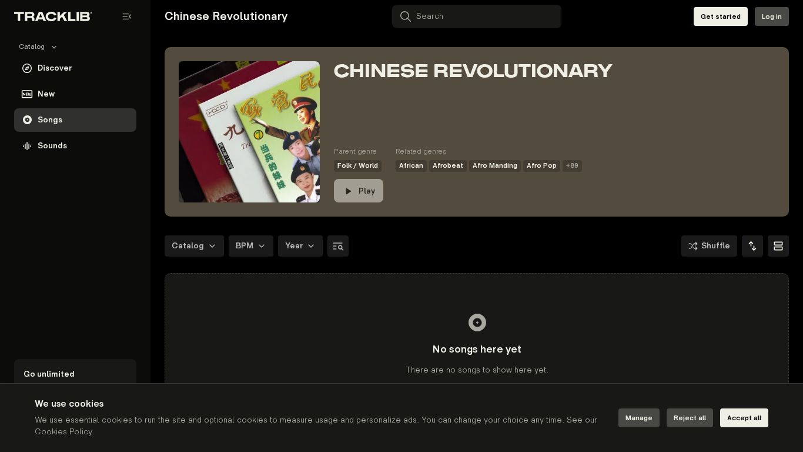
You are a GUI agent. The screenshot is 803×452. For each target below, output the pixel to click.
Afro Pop (542, 165)
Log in (772, 16)
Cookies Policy (63, 432)
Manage (639, 418)
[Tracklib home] (53, 16)
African (411, 165)
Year (294, 246)
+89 (572, 165)
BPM (244, 246)
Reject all (690, 418)
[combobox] (752, 246)
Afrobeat (448, 165)
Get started (721, 16)
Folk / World (357, 165)
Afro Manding (495, 165)
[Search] (338, 246)
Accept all (744, 418)
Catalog (188, 246)
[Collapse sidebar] (127, 16)
